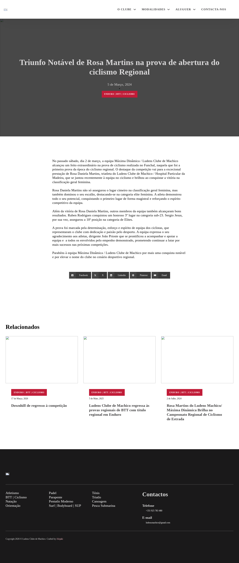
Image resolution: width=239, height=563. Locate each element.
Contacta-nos (213, 9)
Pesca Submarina (103, 506)
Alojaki (59, 539)
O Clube (124, 9)
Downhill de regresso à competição (39, 405)
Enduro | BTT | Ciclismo (119, 94)
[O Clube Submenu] (134, 9)
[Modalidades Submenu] (168, 9)
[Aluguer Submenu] (194, 9)
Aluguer (183, 9)
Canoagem (99, 501)
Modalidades (153, 9)
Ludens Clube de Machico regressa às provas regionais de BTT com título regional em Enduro (119, 410)
